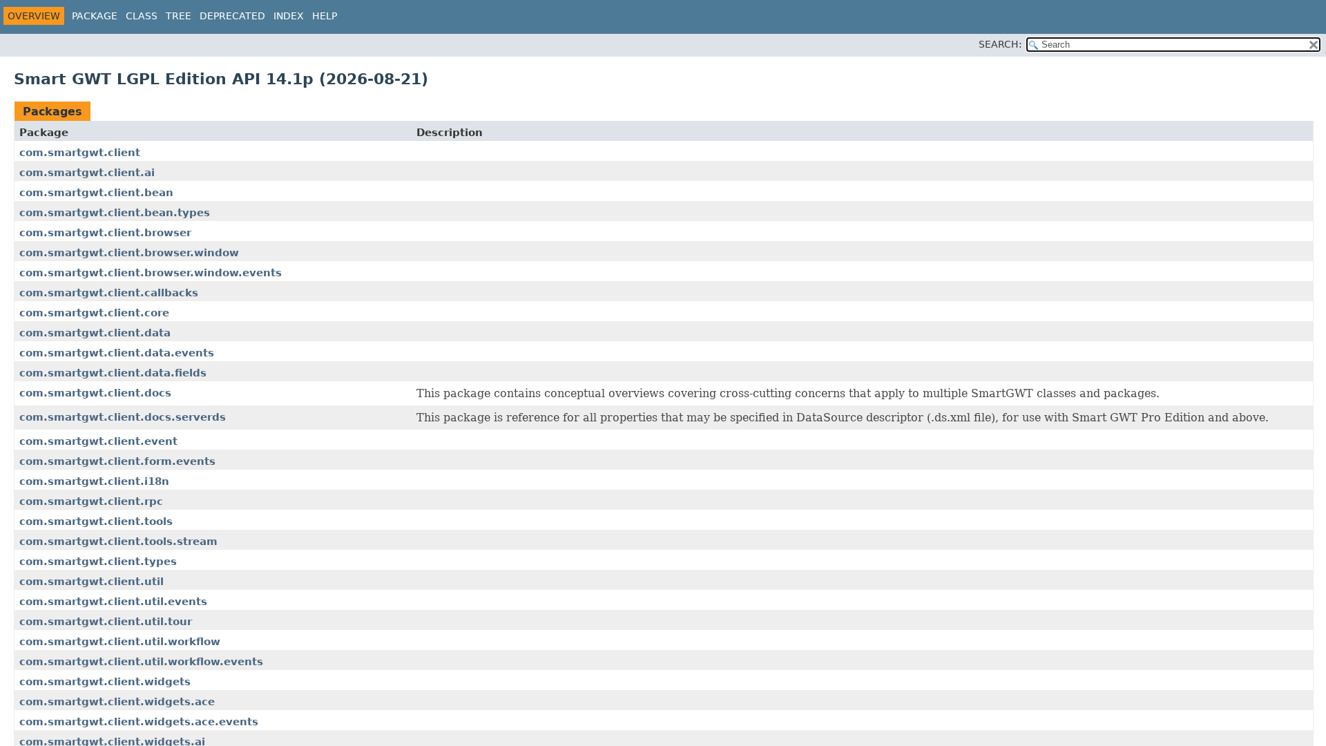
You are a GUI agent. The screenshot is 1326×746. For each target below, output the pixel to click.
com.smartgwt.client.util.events (113, 601)
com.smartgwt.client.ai (87, 172)
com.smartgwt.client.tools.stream (118, 541)
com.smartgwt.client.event (98, 441)
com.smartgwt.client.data (95, 333)
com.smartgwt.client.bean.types (114, 213)
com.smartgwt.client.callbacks (108, 293)
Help (324, 15)
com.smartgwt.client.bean (96, 192)
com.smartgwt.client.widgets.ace (117, 702)
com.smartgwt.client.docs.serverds (122, 417)
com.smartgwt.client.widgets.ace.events (138, 722)
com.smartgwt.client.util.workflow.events (141, 662)
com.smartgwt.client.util (91, 581)
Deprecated (232, 15)
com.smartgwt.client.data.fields (112, 373)
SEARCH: (1000, 44)
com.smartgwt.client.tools (96, 521)
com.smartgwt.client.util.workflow (119, 641)
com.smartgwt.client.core (94, 313)
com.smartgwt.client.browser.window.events (150, 273)
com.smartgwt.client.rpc (91, 501)
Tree (178, 15)
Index (288, 15)
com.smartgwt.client (79, 152)
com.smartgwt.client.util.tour (105, 621)
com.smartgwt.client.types (98, 561)
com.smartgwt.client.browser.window (129, 253)
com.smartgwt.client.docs (95, 393)
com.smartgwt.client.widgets (105, 682)
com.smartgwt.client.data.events (116, 353)
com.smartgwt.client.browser (105, 233)
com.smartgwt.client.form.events (117, 461)
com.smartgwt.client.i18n (94, 481)
